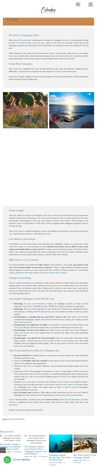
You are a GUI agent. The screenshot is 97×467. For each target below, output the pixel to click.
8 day (61, 218)
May (67, 399)
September (75, 399)
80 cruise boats (25, 40)
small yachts (69, 56)
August (12, 273)
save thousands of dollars (42, 304)
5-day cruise (26, 366)
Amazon (51, 384)
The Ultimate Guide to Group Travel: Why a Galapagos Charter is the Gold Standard (80, 439)
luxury (57, 71)
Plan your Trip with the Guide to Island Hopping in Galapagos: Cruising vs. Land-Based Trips (7, 439)
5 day (43, 218)
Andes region (67, 384)
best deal (27, 53)
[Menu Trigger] (77, 4)
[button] (3, 446)
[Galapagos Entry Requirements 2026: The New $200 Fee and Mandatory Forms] (36, 439)
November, (28, 273)
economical (67, 71)
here (49, 234)
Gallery (16, 439)
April (62, 399)
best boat (16, 43)
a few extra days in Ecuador (33, 382)
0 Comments (17, 457)
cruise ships (54, 56)
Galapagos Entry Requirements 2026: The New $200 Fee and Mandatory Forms (31, 439)
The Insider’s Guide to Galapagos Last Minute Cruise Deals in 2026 (56, 438)
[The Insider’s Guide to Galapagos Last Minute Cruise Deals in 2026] (61, 438)
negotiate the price (44, 309)
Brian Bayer (26, 410)
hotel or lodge (60, 371)
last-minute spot (26, 333)
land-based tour (25, 322)
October (84, 399)
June (79, 270)
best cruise (32, 43)
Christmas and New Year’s (50, 273)
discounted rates (62, 246)
